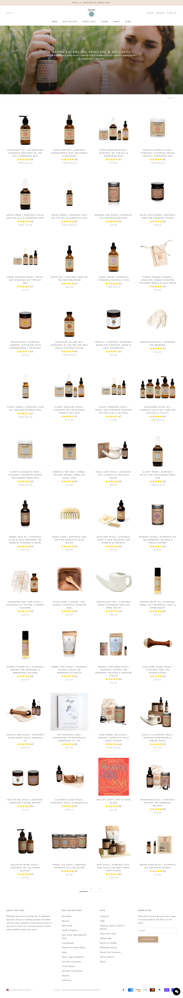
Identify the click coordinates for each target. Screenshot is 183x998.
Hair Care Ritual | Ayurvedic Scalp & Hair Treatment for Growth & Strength (113, 540)
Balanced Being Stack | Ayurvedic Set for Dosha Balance (25, 867)
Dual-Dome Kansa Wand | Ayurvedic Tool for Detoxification (158, 670)
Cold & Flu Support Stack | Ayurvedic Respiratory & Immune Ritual (158, 737)
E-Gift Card (66, 980)
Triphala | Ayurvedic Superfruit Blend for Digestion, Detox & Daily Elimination (113, 345)
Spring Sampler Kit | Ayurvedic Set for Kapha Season (158, 866)
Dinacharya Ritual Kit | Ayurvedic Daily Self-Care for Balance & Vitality (157, 410)
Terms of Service (107, 956)
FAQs (102, 920)
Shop (54, 21)
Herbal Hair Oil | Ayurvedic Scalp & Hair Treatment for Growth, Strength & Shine (25, 540)
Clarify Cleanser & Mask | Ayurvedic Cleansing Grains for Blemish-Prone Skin (25, 475)
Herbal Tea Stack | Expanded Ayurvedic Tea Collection (69, 866)
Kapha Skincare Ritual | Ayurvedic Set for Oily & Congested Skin (113, 153)
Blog (128, 21)
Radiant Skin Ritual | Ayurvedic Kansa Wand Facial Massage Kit (25, 737)
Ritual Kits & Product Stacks (73, 947)
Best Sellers (70, 21)
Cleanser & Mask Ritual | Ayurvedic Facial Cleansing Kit (69, 801)
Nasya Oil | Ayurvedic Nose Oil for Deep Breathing (69, 278)
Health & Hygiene (69, 930)
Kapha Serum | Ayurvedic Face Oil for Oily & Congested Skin (69, 216)
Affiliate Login (106, 938)
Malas (64, 952)
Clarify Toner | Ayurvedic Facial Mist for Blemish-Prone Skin (158, 475)
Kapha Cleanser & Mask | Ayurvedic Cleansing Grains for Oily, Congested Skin (158, 153)
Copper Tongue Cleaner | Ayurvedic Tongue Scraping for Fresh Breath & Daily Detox (157, 280)
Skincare (65, 920)
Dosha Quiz (89, 21)
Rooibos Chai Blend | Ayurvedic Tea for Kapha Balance (113, 216)
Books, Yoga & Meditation (73, 956)
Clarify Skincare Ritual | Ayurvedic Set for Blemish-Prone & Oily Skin (69, 410)
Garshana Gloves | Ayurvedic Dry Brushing (157, 343)
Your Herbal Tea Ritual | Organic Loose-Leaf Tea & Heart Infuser (113, 737)
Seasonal (65, 975)
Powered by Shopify (90, 990)
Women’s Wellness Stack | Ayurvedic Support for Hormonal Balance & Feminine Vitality (113, 671)
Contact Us (104, 916)
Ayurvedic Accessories (71, 961)
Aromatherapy (68, 942)
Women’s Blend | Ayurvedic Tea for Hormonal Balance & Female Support (157, 540)
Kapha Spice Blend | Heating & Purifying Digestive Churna (158, 216)
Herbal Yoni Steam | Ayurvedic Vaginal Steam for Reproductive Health (69, 670)
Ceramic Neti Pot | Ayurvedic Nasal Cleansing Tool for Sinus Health (113, 605)
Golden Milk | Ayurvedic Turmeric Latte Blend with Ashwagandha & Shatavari (25, 345)
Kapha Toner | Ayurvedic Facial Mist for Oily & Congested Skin (25, 216)
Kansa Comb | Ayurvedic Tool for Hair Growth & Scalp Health (69, 540)
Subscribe (148, 939)
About (116, 21)
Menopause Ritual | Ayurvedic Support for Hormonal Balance (157, 802)
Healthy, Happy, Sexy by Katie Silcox (114, 801)
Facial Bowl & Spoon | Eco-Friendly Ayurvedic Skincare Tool (69, 605)
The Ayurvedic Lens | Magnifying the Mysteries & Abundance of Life (69, 737)
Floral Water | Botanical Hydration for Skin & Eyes (113, 278)
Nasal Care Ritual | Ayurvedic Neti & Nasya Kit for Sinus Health (113, 475)
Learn (104, 21)
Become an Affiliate (108, 942)
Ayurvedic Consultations (72, 970)
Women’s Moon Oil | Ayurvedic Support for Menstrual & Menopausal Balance (25, 670)
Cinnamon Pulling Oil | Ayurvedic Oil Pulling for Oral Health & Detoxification (69, 345)
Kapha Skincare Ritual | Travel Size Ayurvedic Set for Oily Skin (25, 280)
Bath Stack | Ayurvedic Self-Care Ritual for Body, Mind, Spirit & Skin (113, 867)
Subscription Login (108, 933)
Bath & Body (67, 925)
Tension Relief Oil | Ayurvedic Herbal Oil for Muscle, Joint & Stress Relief (158, 605)
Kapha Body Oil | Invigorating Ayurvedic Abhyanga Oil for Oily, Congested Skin (25, 153)
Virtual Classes (68, 966)
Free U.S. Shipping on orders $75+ (91, 2)
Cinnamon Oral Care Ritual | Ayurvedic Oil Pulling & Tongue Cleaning (25, 605)
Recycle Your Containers (110, 952)
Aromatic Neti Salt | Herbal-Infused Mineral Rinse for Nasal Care (69, 475)
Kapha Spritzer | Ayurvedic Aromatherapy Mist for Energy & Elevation (69, 153)
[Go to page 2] (100, 889)
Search (103, 961)
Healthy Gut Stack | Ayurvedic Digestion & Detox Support (25, 801)
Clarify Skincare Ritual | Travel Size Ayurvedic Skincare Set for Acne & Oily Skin (113, 410)
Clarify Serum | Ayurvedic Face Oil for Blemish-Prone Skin (25, 408)
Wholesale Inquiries (108, 947)
